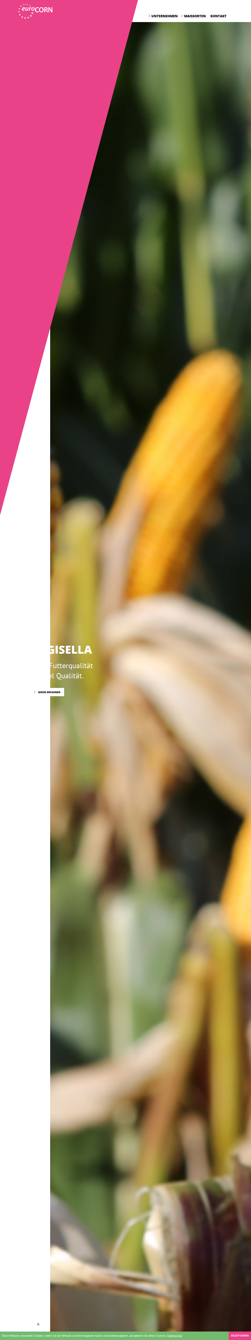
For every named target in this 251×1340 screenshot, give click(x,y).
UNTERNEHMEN (164, 16)
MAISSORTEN (195, 16)
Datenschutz (174, 1335)
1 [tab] (33, 1324)
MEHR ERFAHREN (48, 697)
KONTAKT (218, 16)
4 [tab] (48, 1324)
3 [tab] (43, 1324)
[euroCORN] (35, 11)
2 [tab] (38, 1324)
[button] (183, 1336)
